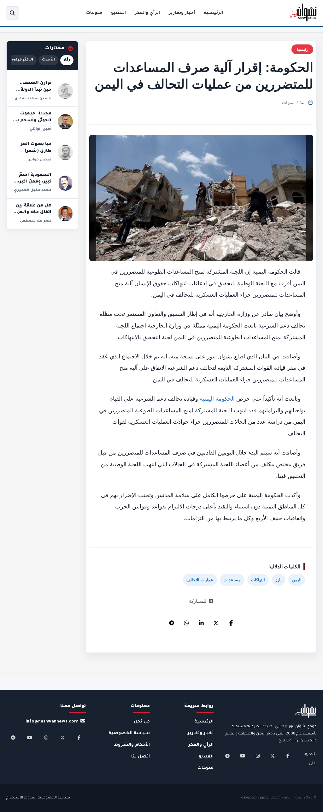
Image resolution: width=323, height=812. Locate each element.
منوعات (94, 13)
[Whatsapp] (186, 621)
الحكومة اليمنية (217, 399)
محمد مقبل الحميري (32, 190)
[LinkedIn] (201, 621)
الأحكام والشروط (132, 745)
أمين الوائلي (40, 129)
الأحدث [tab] (48, 60)
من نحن (142, 721)
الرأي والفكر (147, 13)
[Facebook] (231, 621)
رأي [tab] (67, 60)
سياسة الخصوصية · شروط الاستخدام (38, 798)
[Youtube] (242, 756)
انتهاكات (258, 579)
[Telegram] (172, 621)
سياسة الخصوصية (129, 733)
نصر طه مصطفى (35, 221)
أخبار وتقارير (182, 13)
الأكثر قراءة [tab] (22, 60)
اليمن (297, 579)
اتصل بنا (140, 756)
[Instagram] (257, 756)
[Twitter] (216, 621)
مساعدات (232, 579)
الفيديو (118, 13)
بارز (278, 579)
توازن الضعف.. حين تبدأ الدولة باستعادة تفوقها (33, 90)
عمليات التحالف (199, 579)
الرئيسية (213, 13)
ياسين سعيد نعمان (33, 99)
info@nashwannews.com (52, 721)
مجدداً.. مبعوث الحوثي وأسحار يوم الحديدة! (31, 121)
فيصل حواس (39, 160)
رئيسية (302, 49)
